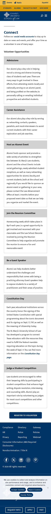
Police (20, 432)
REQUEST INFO (14, 510)
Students (7, 8)
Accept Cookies (18, 490)
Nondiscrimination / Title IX (15, 450)
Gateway (37, 427)
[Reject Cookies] (47, 487)
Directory (22, 427)
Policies (36, 432)
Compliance (8, 427)
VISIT (41, 510)
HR (4, 432)
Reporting (22, 437)
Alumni (17, 8)
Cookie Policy (26, 495)
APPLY (29, 510)
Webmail (37, 437)
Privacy (6, 437)
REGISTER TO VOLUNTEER (25, 415)
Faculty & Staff (30, 8)
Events (9, 2)
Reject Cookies (35, 490)
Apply (19, 2)
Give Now (44, 8)
